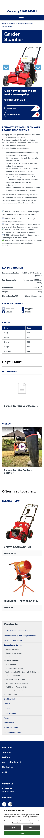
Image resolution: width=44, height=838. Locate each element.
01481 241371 (14, 100)
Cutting (7, 708)
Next (38, 67)
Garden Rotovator (12, 649)
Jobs (4, 771)
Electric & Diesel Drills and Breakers (17, 631)
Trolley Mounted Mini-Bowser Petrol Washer (22, 672)
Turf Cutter (9, 657)
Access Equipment (11, 762)
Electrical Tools (9, 699)
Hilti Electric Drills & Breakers (16, 683)
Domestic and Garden (25, 23)
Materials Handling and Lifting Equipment (20, 635)
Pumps (6, 718)
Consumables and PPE (12, 732)
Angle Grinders (11, 694)
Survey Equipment (11, 727)
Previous (6, 67)
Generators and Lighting (13, 640)
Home (4, 23)
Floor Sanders (10, 664)
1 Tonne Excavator (12, 676)
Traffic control (9, 723)
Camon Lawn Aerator (13, 653)
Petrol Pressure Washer (14, 668)
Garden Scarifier (11, 660)
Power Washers (10, 713)
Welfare (6, 757)
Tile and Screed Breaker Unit (16, 679)
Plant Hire (7, 747)
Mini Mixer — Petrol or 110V (16, 687)
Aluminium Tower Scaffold (15, 691)
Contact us (7, 767)
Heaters (7, 704)
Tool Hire (12, 23)
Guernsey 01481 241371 (22, 11)
